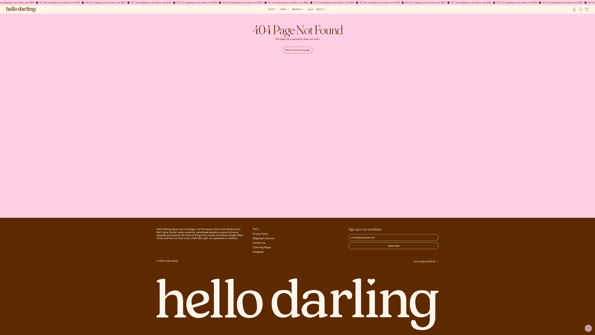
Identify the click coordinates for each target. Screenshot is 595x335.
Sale (310, 9)
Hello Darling (171, 260)
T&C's (256, 229)
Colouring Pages (262, 247)
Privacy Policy (260, 233)
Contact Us (259, 242)
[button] (580, 9)
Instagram (258, 251)
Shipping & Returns (263, 238)
